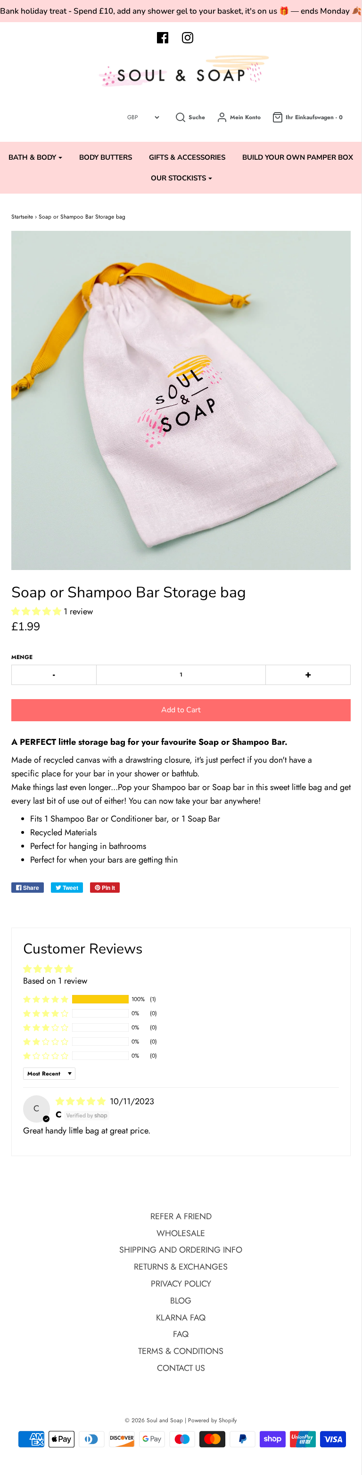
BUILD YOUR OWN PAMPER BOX (297, 157)
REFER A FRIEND (181, 1216)
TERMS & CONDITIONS (180, 1351)
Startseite (22, 216)
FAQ (181, 1334)
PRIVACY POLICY (181, 1284)
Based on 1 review (55, 981)
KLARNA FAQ (181, 1318)
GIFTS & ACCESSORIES (187, 157)
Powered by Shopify (212, 1420)
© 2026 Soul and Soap (154, 1420)
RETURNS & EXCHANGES (181, 1267)
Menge (22, 657)
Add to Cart (181, 710)
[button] (37, 611)
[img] (82, 1101)
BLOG (180, 1301)
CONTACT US (181, 1368)
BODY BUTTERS (105, 157)
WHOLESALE (180, 1233)
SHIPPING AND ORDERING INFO (180, 1250)
